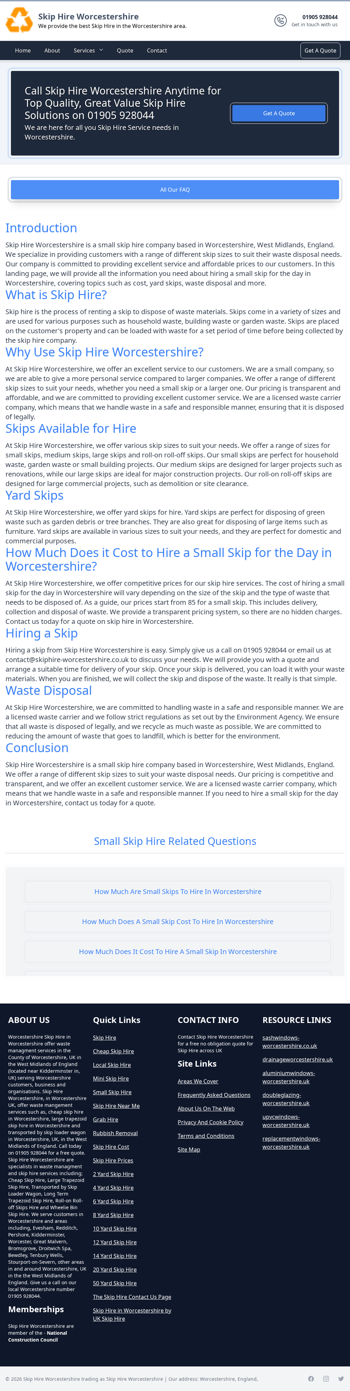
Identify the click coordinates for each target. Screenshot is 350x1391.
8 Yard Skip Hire (113, 1215)
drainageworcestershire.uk (297, 1059)
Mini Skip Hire (111, 1078)
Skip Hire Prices (113, 1160)
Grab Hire (105, 1119)
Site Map (189, 1149)
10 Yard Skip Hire (115, 1228)
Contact (157, 50)
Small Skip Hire (112, 1092)
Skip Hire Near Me (116, 1106)
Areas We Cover (198, 1081)
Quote (125, 50)
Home (23, 50)
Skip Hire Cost (111, 1147)
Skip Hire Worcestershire (88, 16)
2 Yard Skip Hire (113, 1174)
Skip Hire (104, 1037)
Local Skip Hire (112, 1065)
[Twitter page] (341, 1378)
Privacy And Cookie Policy (210, 1122)
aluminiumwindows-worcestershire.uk (288, 1077)
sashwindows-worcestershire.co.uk (289, 1042)
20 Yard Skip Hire (115, 1269)
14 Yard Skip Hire (115, 1256)
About (52, 50)
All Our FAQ (175, 189)
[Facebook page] (311, 1378)
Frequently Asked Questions (214, 1095)
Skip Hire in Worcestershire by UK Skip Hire (132, 1314)
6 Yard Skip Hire (113, 1201)
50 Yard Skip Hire (115, 1283)
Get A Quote (320, 50)
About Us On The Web (206, 1108)
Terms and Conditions (206, 1136)
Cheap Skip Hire (113, 1051)
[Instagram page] (326, 1378)
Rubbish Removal (115, 1133)
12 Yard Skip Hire (115, 1242)
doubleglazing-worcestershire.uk (286, 1099)
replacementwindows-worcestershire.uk (291, 1143)
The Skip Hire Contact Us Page (132, 1297)
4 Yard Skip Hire (113, 1187)
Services (84, 50)
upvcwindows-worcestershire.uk (286, 1121)
